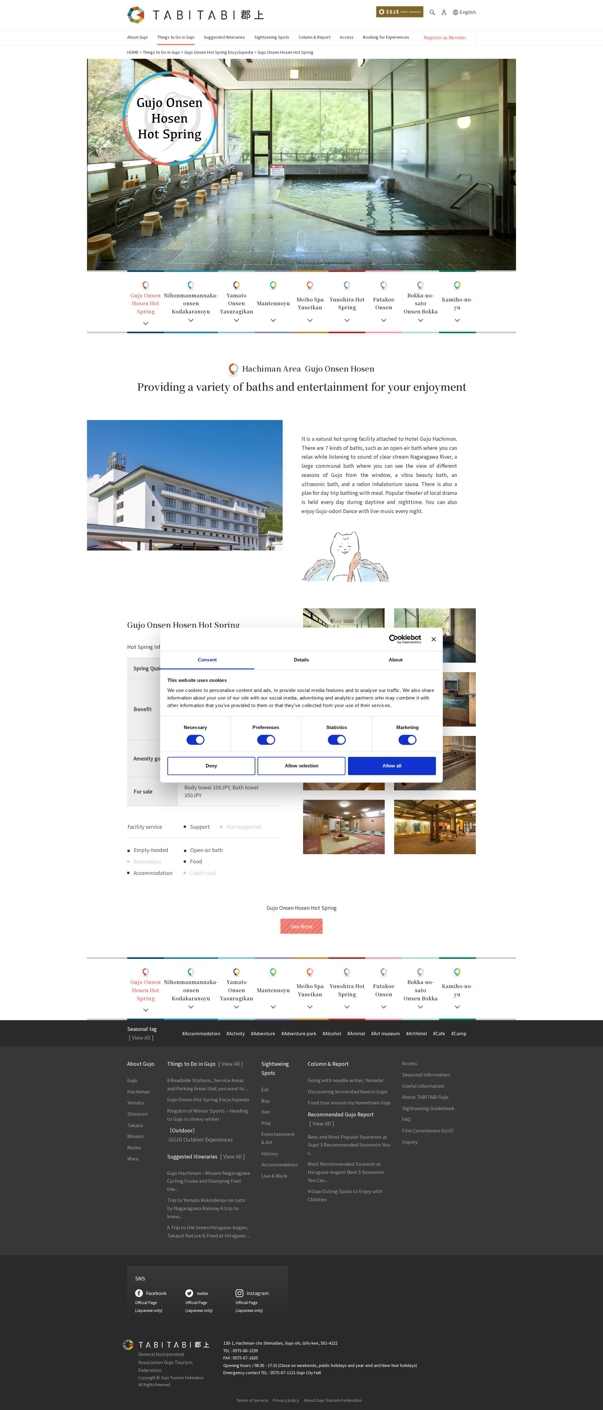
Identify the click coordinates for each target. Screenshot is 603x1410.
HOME (133, 52)
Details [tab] (301, 659)
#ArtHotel (416, 1033)
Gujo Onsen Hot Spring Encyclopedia (218, 52)
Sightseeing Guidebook (428, 1108)
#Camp (458, 1033)
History (269, 1153)
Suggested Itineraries (224, 37)
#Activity (235, 1033)
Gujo (132, 1080)
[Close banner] (434, 639)
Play (266, 1123)
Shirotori (137, 1113)
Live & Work (274, 1175)
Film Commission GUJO (428, 1130)
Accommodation (279, 1164)
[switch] (266, 740)
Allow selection (301, 766)
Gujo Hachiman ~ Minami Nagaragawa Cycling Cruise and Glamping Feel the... (208, 1180)
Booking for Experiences (386, 37)
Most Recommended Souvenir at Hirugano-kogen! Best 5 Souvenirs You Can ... (346, 1171)
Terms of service (252, 1400)
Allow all (392, 766)
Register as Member (445, 37)
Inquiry (410, 1141)
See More (301, 926)
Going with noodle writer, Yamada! (346, 1080)
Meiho (134, 1147)
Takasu (135, 1125)
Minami (135, 1136)
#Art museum (385, 1033)
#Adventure (263, 1033)
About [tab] (396, 659)
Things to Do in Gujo (175, 37)
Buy (265, 1100)
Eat (265, 1089)
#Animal (356, 1033)
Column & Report (314, 37)
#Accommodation (201, 1033)
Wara (132, 1158)
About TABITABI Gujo (425, 1096)
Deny (211, 766)
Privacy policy (286, 1400)
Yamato (135, 1102)
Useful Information (423, 1085)
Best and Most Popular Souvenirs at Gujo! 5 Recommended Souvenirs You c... (349, 1144)
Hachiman (138, 1091)
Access (347, 37)
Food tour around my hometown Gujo (349, 1102)
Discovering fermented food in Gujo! (348, 1091)
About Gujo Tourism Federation (333, 1400)
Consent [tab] (207, 659)
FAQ (406, 1119)
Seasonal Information (426, 1074)
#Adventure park (298, 1033)
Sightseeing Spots (271, 37)
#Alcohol (332, 1033)
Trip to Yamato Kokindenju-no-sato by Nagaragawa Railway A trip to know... (206, 1208)
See (265, 1111)
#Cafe (439, 1033)
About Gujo (137, 37)
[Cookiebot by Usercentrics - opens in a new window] (393, 639)
